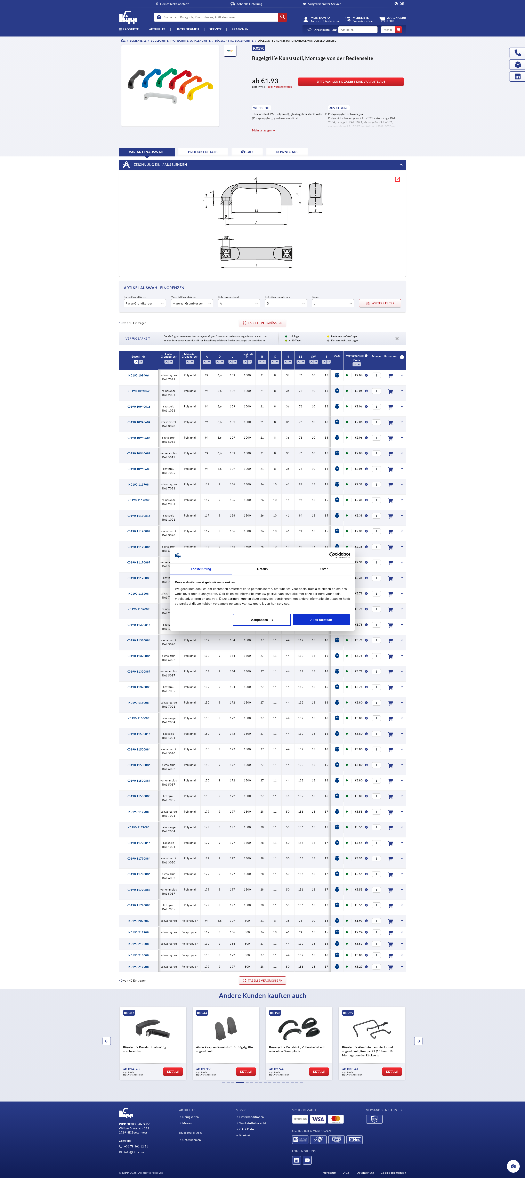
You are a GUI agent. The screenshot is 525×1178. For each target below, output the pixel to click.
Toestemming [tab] (201, 568)
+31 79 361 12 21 (135, 1146)
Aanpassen (259, 620)
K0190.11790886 (139, 874)
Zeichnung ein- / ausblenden (160, 164)
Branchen (240, 29)
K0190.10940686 (139, 437)
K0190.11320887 (139, 671)
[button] (223, 1082)
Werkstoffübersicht (252, 1123)
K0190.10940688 (139, 469)
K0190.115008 (138, 702)
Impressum (329, 1172)
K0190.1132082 (139, 609)
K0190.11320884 (139, 640)
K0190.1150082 (139, 718)
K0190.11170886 (139, 547)
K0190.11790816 (139, 843)
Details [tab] (262, 568)
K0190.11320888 (139, 687)
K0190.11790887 (139, 889)
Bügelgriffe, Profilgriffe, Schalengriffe (180, 40)
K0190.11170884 (139, 531)
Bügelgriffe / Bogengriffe (234, 40)
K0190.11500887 (139, 780)
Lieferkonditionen (251, 1117)
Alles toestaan (321, 620)
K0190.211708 (138, 932)
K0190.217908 (138, 966)
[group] (153, 1043)
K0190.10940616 (139, 406)
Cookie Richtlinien (393, 1172)
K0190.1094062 (139, 391)
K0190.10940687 (139, 453)
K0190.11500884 (139, 749)
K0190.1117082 (139, 500)
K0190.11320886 (139, 656)
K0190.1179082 (139, 827)
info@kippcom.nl (135, 1152)
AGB (346, 1172)
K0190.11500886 (139, 765)
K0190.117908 (138, 811)
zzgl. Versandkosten (280, 86)
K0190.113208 (138, 593)
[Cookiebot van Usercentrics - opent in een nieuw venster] (332, 555)
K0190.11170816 (139, 515)
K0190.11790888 (139, 905)
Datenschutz (365, 1172)
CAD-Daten (247, 1129)
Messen (187, 1123)
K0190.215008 (138, 955)
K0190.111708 (138, 484)
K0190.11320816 (139, 624)
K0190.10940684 (139, 422)
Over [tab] (324, 568)
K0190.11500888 (139, 796)
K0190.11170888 (139, 578)
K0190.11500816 (139, 734)
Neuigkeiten (190, 1117)
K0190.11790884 (139, 858)
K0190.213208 (138, 943)
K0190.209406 (138, 921)
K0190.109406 (138, 375)
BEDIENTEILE (137, 40)
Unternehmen (187, 29)
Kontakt (244, 1135)
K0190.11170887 (139, 562)
